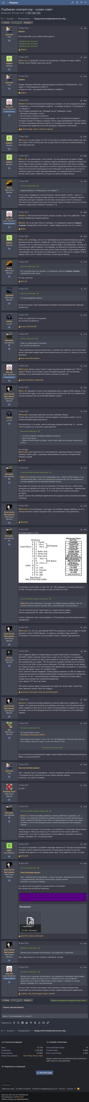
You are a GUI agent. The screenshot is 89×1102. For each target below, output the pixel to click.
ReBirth (22, 31)
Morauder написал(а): (29, 431)
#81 (85, 651)
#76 (85, 411)
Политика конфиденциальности (44, 1089)
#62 (85, 57)
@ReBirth (22, 104)
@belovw (22, 703)
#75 (85, 388)
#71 (85, 289)
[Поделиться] (81, 28)
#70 (85, 262)
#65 (85, 137)
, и (39, 692)
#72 (85, 315)
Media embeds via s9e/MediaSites (15, 1099)
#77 (85, 468)
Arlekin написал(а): (28, 339)
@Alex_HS (23, 159)
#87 (85, 844)
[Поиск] (85, 3)
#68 (85, 212)
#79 (85, 530)
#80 (85, 627)
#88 (85, 863)
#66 (85, 156)
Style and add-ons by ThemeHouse (14, 1095)
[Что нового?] (81, 3)
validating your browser (28, 41)
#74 (85, 366)
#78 (85, 506)
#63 (85, 76)
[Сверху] (75, 1089)
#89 (85, 944)
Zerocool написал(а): (29, 868)
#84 (85, 765)
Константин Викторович (29, 768)
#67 (85, 181)
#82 (85, 700)
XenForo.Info (19, 1097)
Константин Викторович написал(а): (35, 472)
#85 (85, 785)
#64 (85, 101)
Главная (70, 1089)
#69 (85, 236)
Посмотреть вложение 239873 (33, 735)
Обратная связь (8, 1089)
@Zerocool (23, 60)
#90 (85, 967)
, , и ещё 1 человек (38, 993)
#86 (85, 807)
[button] (3, 3)
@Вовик (22, 223)
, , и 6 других (37, 129)
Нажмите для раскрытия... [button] (52, 747)
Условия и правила (23, 1089)
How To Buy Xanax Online (33, 1056)
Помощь (62, 1089)
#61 (85, 28)
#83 (85, 723)
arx (29, 13)
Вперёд (27, 23)
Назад (6, 23)
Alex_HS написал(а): (28, 186)
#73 (85, 334)
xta (38, 13)
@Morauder (23, 369)
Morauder (7, 13)
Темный (6, 1085)
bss (34, 13)
